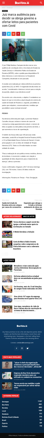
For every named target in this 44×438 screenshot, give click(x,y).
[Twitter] (27, 348)
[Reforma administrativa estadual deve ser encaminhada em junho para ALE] (7, 278)
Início (3, 8)
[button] (41, 3)
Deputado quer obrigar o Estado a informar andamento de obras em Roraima (33, 206)
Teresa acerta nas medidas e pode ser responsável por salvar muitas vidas (27, 385)
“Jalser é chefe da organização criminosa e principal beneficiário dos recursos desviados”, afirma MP (28, 365)
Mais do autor (28, 216)
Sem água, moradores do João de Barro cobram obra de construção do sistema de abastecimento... (27, 308)
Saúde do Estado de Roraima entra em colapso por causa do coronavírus (12, 205)
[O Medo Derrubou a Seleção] (7, 234)
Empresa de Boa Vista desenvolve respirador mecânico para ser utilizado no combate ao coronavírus (28, 375)
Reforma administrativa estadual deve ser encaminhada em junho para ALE (28, 278)
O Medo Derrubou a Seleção (23, 232)
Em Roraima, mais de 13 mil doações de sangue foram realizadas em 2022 (28, 287)
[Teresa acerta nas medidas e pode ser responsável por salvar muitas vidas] (7, 386)
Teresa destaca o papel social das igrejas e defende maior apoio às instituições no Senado (26, 224)
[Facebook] (16, 348)
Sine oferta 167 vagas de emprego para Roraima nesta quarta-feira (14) (28, 297)
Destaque (10, 8)
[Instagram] (22, 348)
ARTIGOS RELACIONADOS (12, 216)
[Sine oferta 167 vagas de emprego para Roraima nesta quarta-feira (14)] (7, 299)
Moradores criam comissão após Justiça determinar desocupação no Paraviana (27, 268)
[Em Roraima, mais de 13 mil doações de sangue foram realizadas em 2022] (7, 289)
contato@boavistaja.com (25, 343)
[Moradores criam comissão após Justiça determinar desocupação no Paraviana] (7, 268)
